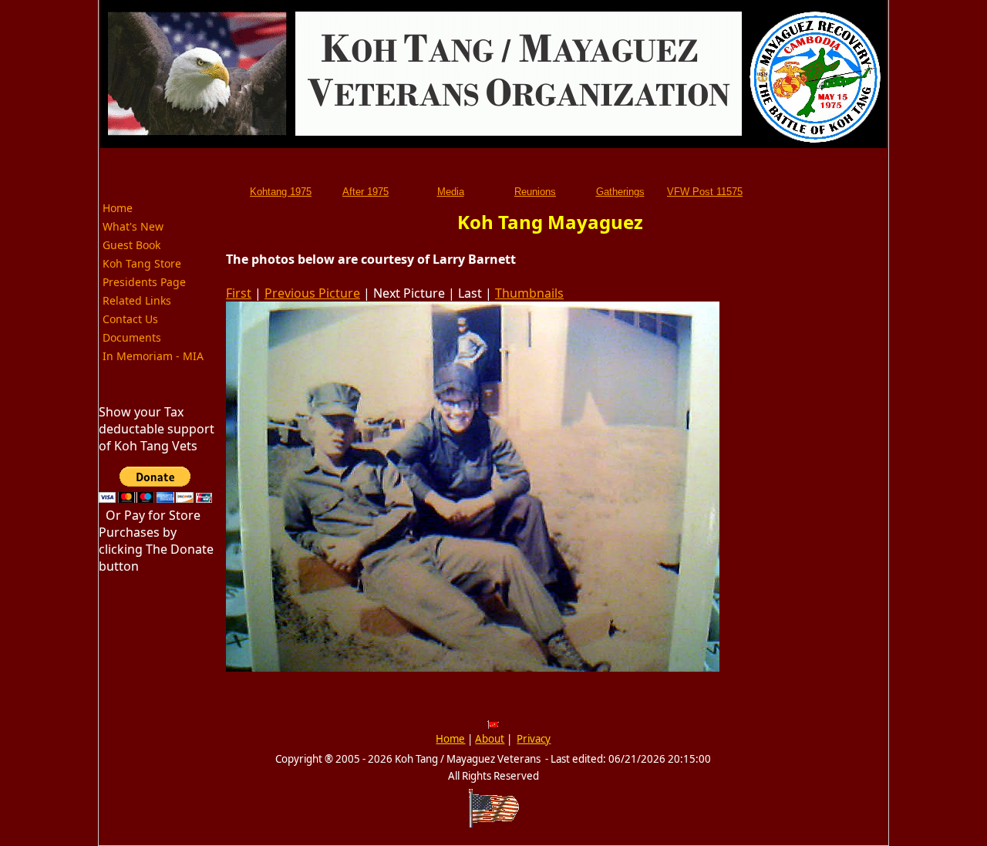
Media (450, 191)
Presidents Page (144, 282)
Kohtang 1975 (281, 191)
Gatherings (620, 191)
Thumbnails (529, 293)
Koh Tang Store (142, 263)
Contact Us (130, 319)
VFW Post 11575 (705, 191)
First (238, 293)
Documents (132, 337)
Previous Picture (312, 293)
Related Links (137, 300)
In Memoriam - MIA (153, 356)
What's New (133, 226)
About (489, 739)
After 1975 (365, 191)
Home (118, 208)
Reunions (535, 191)
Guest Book (131, 245)
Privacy (534, 739)
